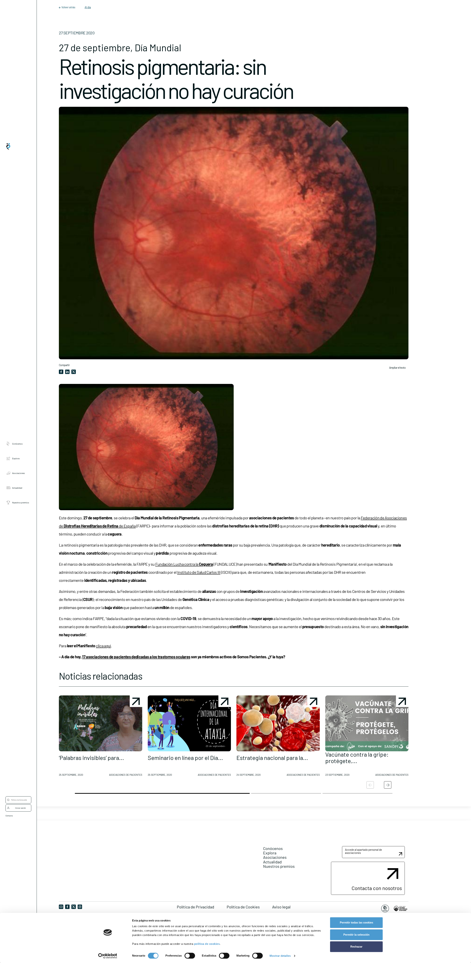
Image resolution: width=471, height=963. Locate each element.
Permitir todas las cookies (356, 922)
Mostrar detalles (280, 955)
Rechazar (356, 946)
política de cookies (207, 943)
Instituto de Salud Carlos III (198, 572)
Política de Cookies (243, 907)
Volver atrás (68, 7)
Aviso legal (281, 907)
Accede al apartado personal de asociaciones (363, 851)
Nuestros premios (20, 502)
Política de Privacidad (195, 907)
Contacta (9, 816)
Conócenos (17, 443)
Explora (16, 458)
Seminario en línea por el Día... (185, 757)
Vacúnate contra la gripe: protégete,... (357, 757)
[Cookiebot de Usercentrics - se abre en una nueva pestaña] (108, 956)
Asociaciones (18, 473)
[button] (100, 737)
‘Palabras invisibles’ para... (91, 757)
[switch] (190, 956)
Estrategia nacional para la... (272, 757)
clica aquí (103, 645)
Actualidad (17, 487)
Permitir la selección (356, 934)
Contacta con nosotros (377, 888)
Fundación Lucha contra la (184, 564)
